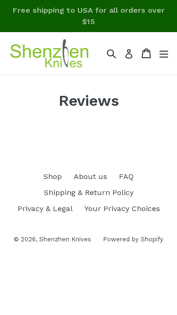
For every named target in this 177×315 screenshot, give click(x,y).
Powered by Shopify (133, 239)
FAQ (126, 176)
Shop (52, 176)
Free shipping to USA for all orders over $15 (89, 16)
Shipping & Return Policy (89, 192)
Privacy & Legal (45, 208)
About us (90, 176)
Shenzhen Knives (65, 239)
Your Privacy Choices (122, 208)
